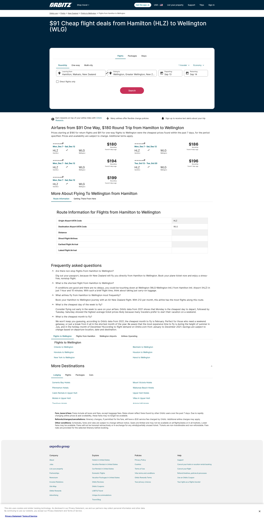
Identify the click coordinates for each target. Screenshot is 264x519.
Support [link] (180, 460)
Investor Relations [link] (56, 482)
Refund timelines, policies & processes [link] (192, 473)
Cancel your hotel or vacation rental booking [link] (194, 464)
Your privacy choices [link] (143, 482)
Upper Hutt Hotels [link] (141, 393)
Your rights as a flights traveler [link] (188, 482)
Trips (202, 5)
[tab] (120, 56)
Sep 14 (193, 74)
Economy (197, 65)
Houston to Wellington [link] (142, 352)
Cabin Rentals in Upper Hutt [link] (64, 393)
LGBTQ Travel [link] (97, 491)
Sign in (211, 5)
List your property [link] (56, 469)
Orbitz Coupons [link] (98, 486)
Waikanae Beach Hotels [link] (143, 387)
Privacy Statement (13, 516)
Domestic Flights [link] (98, 473)
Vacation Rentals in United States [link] (105, 464)
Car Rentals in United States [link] (103, 469)
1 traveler (183, 65)
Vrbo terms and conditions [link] (145, 473)
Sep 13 (167, 74)
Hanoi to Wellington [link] (141, 357)
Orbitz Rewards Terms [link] (143, 477)
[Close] (260, 511)
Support (191, 5)
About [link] (52, 460)
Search (132, 90)
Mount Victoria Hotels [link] (142, 382)
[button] (132, 366)
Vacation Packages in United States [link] (106, 477)
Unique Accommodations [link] (101, 495)
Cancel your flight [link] (184, 469)
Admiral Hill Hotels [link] (141, 403)
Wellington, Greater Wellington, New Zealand (135, 74)
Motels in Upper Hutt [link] (61, 398)
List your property (175, 5)
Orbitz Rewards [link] (55, 491)
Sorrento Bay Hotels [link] (61, 382)
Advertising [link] (54, 495)
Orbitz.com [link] (54, 13)
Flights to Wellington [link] (88, 13)
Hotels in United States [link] (101, 460)
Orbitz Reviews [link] (98, 482)
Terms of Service (29, 516)
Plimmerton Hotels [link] (60, 387)
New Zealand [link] (73, 13)
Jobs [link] (51, 464)
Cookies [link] (138, 464)
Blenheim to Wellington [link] (143, 347)
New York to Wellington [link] (64, 357)
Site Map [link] (53, 486)
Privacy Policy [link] (140, 460)
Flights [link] (62, 13)
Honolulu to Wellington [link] (64, 352)
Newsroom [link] (54, 477)
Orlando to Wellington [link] (63, 347)
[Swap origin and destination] (107, 73)
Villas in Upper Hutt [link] (141, 398)
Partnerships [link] (54, 473)
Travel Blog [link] (96, 499)
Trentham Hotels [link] (59, 403)
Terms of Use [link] (140, 469)
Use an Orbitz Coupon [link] (185, 477)
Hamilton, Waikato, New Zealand (79, 74)
